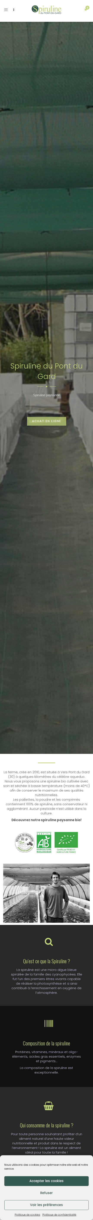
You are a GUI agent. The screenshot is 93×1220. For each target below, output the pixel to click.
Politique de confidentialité (59, 1215)
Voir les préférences (46, 1205)
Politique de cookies (27, 1215)
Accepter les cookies (46, 1181)
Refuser (46, 1193)
